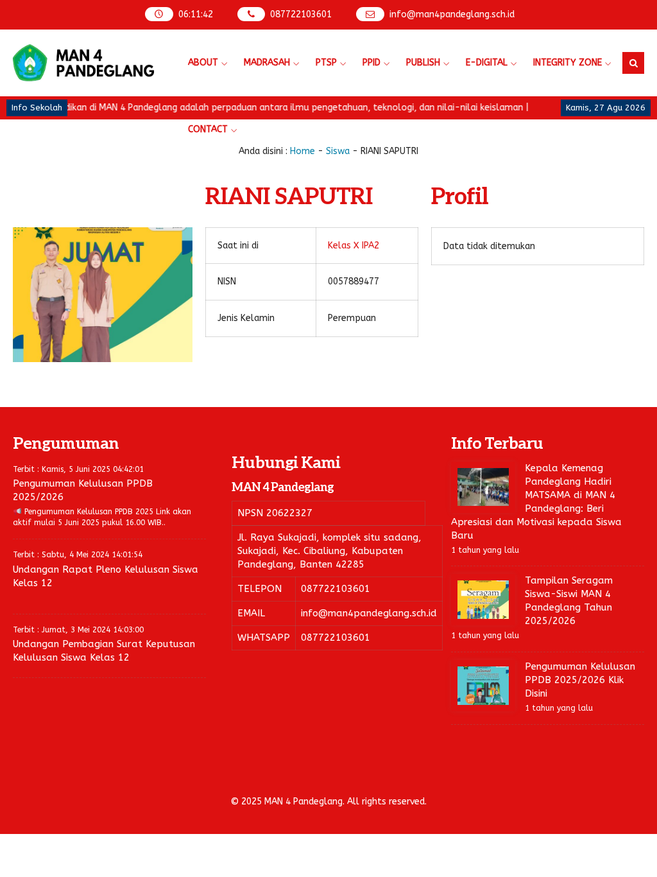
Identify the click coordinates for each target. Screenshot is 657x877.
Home (302, 151)
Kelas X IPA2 (353, 245)
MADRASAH (267, 62)
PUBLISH (423, 62)
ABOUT (203, 62)
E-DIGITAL (487, 62)
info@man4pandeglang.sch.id (452, 14)
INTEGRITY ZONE (567, 62)
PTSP (326, 62)
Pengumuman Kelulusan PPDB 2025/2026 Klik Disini (580, 680)
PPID (371, 62)
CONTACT (208, 129)
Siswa (338, 151)
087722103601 (301, 14)
